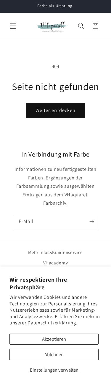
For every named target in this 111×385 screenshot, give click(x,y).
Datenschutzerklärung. (52, 322)
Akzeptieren (54, 339)
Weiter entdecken (56, 110)
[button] (13, 26)
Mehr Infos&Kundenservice (55, 252)
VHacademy (55, 263)
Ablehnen (54, 354)
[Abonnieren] (92, 221)
